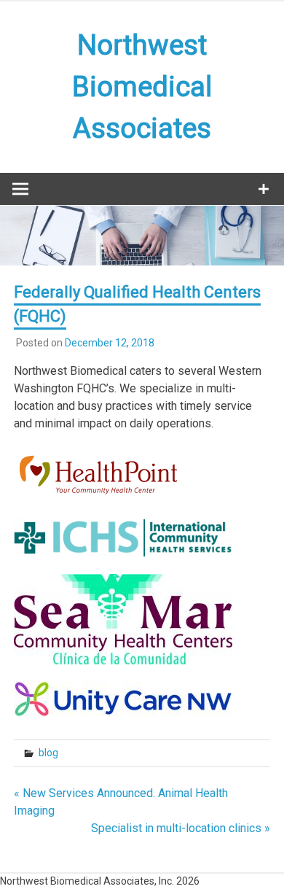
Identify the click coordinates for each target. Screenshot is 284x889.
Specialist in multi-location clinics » (180, 828)
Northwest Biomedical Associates (142, 86)
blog (48, 752)
